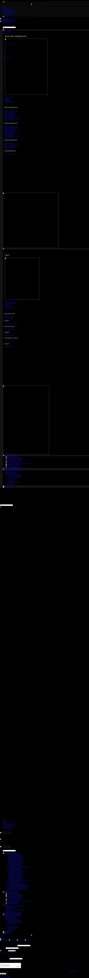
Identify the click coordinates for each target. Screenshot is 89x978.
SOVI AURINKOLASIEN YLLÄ (15, 860)
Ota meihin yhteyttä (8, 11)
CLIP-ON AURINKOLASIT (14, 858)
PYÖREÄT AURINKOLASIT (15, 863)
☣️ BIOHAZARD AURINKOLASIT (14, 464)
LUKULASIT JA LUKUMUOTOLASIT (15, 910)
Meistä (4, 6)
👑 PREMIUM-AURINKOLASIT (11, 455)
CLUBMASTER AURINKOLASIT (16, 857)
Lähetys (5, 9)
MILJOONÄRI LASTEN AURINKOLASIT (18, 886)
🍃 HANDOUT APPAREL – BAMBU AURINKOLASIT (19, 463)
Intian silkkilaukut (12, 478)
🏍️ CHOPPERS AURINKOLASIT (14, 459)
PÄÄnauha (8, 471)
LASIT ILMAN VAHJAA (11, 907)
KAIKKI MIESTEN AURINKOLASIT (14, 869)
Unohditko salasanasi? (5, 953)
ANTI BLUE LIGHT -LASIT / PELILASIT (15, 906)
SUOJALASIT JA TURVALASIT (13, 912)
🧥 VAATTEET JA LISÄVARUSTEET (12, 469)
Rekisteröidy (3, 973)
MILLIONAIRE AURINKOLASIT (16, 862)
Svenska (6, 940)
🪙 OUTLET (6, 487)
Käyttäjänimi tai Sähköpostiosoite (8, 945)
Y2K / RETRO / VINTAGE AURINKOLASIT (18, 867)
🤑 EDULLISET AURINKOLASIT (11, 853)
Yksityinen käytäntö (8, 14)
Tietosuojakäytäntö (72, 971)
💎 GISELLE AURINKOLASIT (13, 462)
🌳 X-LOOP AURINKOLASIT (13, 467)
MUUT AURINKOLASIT (14, 868)
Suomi (3, 938)
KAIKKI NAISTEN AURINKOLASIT (14, 854)
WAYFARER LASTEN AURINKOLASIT (18, 888)
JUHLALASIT (9, 890)
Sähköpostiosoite (4, 958)
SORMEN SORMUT (13, 482)
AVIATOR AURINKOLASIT (15, 855)
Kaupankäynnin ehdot (9, 12)
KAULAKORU (11, 483)
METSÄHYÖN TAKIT (11, 473)
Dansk (23, 940)
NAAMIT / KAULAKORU (12, 472)
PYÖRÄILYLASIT (10, 908)
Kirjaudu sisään (12, 950)
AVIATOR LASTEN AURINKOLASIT (17, 884)
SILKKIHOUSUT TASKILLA (15, 476)
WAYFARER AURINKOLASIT (15, 865)
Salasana (2, 948)
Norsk (15, 940)
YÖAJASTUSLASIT (10, 911)
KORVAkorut (11, 484)
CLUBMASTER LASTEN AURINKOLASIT (18, 885)
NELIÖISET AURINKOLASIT (15, 859)
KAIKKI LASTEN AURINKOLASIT (14, 883)
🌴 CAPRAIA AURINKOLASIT (13, 460)
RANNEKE (11, 481)
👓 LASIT (5, 905)
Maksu (4, 7)
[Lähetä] (3, 852)
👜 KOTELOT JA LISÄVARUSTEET (12, 468)
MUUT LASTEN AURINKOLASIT (16, 889)
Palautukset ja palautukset (10, 10)
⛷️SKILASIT (6, 486)
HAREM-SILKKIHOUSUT (14, 477)
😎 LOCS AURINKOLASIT (12, 456)
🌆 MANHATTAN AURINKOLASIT (14, 458)
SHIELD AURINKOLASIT (14, 864)
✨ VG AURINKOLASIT (11, 466)
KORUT (8, 479)
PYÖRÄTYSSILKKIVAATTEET (13, 474)
